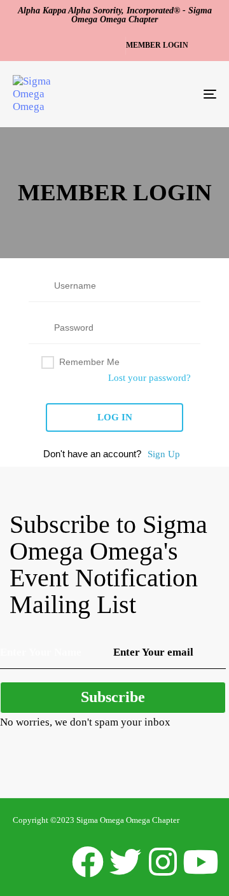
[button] (159, 46)
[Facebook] (88, 862)
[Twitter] (125, 862)
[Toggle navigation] (182, 94)
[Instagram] (163, 862)
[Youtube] (200, 862)
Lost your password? (149, 378)
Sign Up (164, 454)
